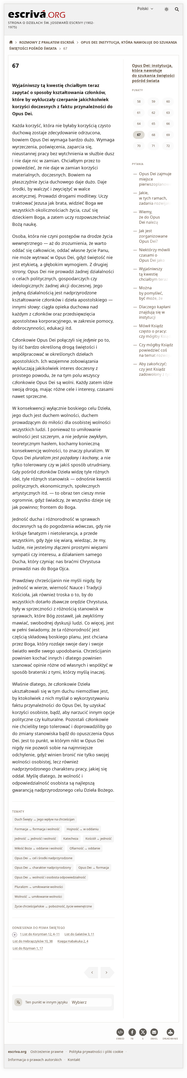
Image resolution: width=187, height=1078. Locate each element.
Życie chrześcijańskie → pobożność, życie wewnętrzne (53, 906)
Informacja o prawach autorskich (35, 1059)
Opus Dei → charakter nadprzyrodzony (43, 867)
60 (168, 101)
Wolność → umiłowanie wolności (38, 896)
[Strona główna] (12, 42)
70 (138, 146)
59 (153, 101)
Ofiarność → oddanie (85, 848)
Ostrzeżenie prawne (46, 1051)
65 (153, 123)
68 (153, 135)
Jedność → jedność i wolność (35, 838)
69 (168, 135)
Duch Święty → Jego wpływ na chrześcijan (45, 819)
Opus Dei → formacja (93, 867)
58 (138, 101)
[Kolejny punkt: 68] (108, 973)
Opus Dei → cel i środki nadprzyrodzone (43, 858)
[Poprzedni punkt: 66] (91, 973)
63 (168, 112)
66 (168, 123)
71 (153, 146)
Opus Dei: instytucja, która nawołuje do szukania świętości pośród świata (153, 73)
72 (168, 146)
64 (138, 123)
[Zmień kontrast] (166, 9)
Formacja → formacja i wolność (37, 829)
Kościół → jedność (98, 838)
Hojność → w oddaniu (83, 829)
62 (153, 112)
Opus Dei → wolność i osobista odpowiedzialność (50, 877)
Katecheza (70, 838)
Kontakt (74, 1059)
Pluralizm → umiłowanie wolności (39, 887)
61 (138, 112)
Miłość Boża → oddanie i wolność (38, 848)
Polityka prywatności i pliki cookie (96, 1051)
